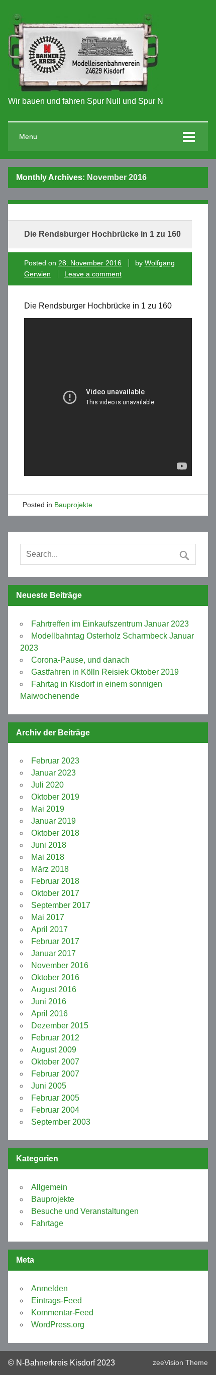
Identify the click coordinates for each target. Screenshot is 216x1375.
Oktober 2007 (55, 1061)
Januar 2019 (53, 821)
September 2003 (60, 1122)
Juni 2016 (48, 1001)
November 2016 (59, 965)
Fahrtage (47, 1223)
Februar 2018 (55, 881)
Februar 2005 (55, 1098)
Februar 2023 (55, 760)
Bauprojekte (73, 505)
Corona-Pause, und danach (80, 660)
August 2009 (53, 1049)
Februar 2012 (55, 1037)
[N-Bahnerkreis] (83, 89)
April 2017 (49, 929)
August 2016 (53, 989)
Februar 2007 (55, 1074)
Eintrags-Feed (56, 1300)
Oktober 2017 (55, 893)
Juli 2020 (47, 785)
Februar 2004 (55, 1110)
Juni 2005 (48, 1086)
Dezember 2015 (59, 1025)
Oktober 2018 (55, 833)
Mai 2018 (47, 857)
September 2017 (60, 905)
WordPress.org (57, 1324)
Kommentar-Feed (62, 1312)
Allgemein (49, 1187)
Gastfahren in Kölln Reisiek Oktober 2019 (105, 672)
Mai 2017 (47, 917)
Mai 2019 (47, 809)
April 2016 (49, 1013)
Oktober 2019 (55, 797)
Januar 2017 (53, 953)
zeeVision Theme (180, 1362)
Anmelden (49, 1288)
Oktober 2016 (55, 977)
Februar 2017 (55, 941)
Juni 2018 (48, 845)
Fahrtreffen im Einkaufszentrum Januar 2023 (110, 624)
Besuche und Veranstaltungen (85, 1211)
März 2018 (50, 869)
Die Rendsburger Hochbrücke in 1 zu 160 (102, 234)
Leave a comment (93, 274)
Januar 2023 (53, 773)
